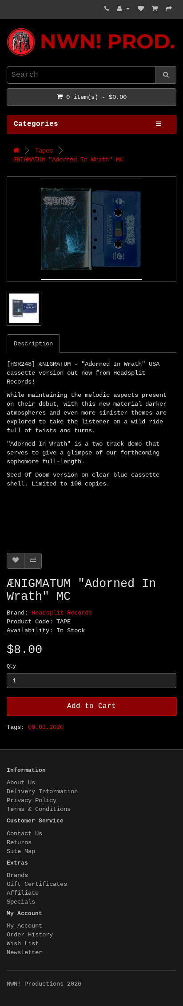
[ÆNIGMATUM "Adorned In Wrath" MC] (91, 229)
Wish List (23, 943)
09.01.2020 (46, 727)
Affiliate (23, 892)
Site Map (21, 851)
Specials (21, 901)
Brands (17, 875)
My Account (24, 925)
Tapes (44, 150)
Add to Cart (91, 706)
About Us (21, 782)
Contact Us (24, 833)
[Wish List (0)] (141, 8)
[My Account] (123, 8)
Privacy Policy (31, 800)
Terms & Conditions (39, 809)
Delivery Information (42, 791)
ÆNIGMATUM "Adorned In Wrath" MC (68, 159)
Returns (19, 842)
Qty (11, 666)
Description (33, 343)
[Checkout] (169, 8)
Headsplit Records (62, 612)
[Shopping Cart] (155, 8)
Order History (30, 934)
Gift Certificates (37, 884)
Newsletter (24, 952)
